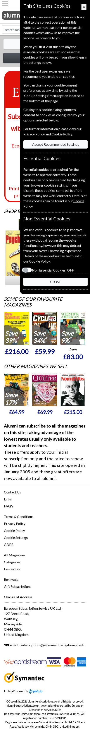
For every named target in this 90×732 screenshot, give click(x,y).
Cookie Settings (16, 537)
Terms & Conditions (18, 516)
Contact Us (12, 492)
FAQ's (8, 506)
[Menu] (4, 3)
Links (8, 499)
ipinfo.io (37, 691)
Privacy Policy (14, 523)
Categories (12, 562)
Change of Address (18, 597)
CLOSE (55, 282)
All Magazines (14, 555)
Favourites (12, 569)
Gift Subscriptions (17, 586)
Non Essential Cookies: (53, 270)
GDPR (9, 544)
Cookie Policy (14, 530)
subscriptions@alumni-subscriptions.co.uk (52, 645)
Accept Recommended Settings (55, 144)
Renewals (11, 579)
